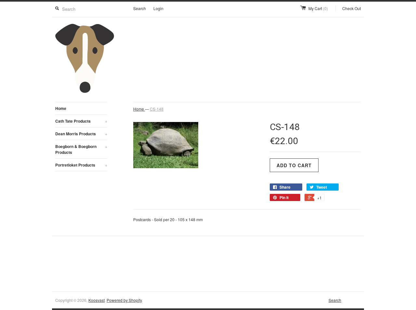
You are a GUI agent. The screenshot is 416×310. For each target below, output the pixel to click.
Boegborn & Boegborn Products (81, 149)
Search (139, 8)
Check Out (351, 8)
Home (60, 108)
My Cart (318, 8)
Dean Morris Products (81, 134)
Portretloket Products (81, 165)
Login (158, 8)
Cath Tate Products (81, 121)
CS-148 (156, 109)
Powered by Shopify (124, 300)
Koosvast (96, 300)
